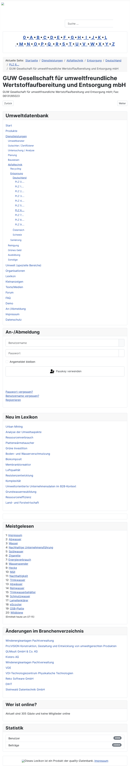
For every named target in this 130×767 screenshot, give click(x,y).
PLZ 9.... (19, 224)
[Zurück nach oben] (125, 762)
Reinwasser (17, 588)
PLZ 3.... (19, 196)
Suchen (121, 23)
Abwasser (15, 539)
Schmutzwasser (20, 596)
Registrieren (13, 400)
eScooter (16, 604)
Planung (12, 155)
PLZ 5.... (19, 205)
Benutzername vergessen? (22, 396)
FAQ (8, 298)
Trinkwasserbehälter (23, 592)
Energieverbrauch (19, 559)
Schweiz (17, 234)
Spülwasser (16, 551)
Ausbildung (14, 254)
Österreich (18, 229)
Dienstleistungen (16, 136)
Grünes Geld (14, 250)
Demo (9, 303)
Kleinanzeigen (14, 281)
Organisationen (15, 270)
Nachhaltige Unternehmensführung (31, 547)
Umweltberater (16, 140)
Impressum (15, 535)
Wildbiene (16, 612)
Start (9, 125)
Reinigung (13, 245)
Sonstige (13, 259)
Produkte (11, 131)
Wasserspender (18, 563)
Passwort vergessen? (19, 391)
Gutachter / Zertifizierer (21, 145)
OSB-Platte (17, 608)
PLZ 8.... (19, 219)
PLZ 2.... (19, 191)
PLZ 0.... (19, 181)
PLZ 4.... (19, 200)
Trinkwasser (17, 580)
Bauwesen (13, 159)
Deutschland (20, 177)
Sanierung (15, 239)
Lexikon (11, 276)
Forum (10, 292)
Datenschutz (14, 319)
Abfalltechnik (15, 164)
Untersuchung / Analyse (21, 150)
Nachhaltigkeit (18, 576)
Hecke (13, 567)
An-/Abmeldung (16, 308)
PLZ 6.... (19, 210)
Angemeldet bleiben (22, 361)
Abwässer (16, 584)
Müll (12, 572)
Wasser (13, 543)
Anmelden (65, 383)
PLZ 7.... (19, 215)
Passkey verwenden (68, 371)
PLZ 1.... (19, 186)
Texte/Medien (14, 287)
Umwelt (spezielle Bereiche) (23, 265)
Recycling (15, 168)
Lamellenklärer (19, 600)
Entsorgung (16, 173)
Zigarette (14, 555)
